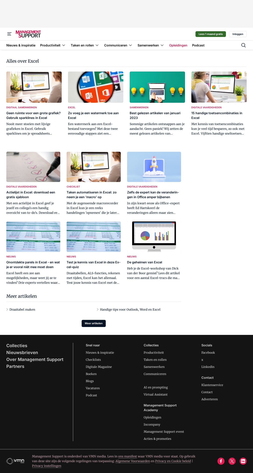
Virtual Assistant (156, 394)
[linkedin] (243, 461)
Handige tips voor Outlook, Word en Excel (130, 309)
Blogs (90, 381)
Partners (15, 366)
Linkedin (207, 367)
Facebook (208, 352)
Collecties (16, 345)
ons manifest (127, 456)
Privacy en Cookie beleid (173, 461)
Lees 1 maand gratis (211, 34)
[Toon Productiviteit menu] (63, 45)
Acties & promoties (157, 439)
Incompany (152, 424)
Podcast (91, 395)
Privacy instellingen (46, 466)
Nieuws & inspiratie (100, 352)
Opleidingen (152, 417)
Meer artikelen (94, 323)
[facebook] (221, 461)
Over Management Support (34, 359)
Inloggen (237, 34)
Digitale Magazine (99, 367)
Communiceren (155, 374)
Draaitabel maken (22, 309)
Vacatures (93, 388)
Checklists (93, 360)
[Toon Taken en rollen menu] (97, 45)
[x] (232, 461)
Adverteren (209, 399)
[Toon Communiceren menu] (130, 45)
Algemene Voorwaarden (132, 461)
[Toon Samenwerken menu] (162, 45)
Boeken (91, 374)
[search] (243, 45)
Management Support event (164, 431)
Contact (207, 392)
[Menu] (9, 34)
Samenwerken (154, 367)
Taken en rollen (155, 360)
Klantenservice (212, 385)
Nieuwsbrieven (22, 352)
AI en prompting (156, 387)
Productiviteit (154, 352)
